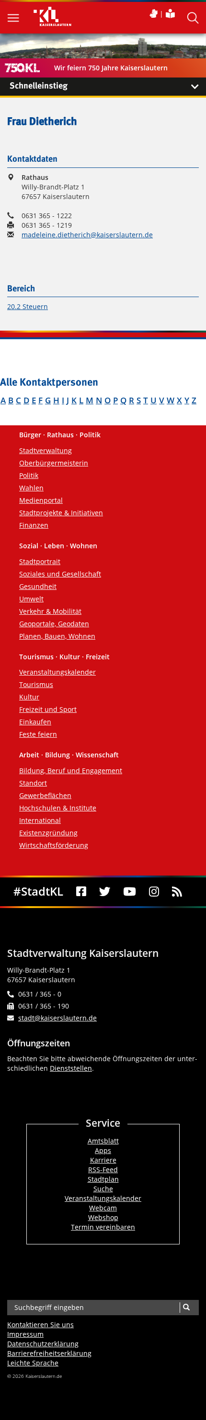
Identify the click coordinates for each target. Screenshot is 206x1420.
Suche (103, 1188)
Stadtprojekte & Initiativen (61, 512)
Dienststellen (71, 1068)
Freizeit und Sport (48, 709)
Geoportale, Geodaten (54, 623)
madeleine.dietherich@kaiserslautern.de (87, 234)
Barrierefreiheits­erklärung (49, 1353)
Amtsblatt (103, 1140)
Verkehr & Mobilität (50, 611)
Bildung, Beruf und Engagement (70, 770)
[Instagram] (154, 891)
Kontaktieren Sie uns (40, 1324)
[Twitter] (104, 891)
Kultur (29, 696)
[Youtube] (130, 891)
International (40, 820)
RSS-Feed (103, 1169)
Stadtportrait (39, 561)
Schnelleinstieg (39, 86)
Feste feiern (38, 734)
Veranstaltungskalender (57, 672)
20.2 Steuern (27, 306)
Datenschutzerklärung (43, 1343)
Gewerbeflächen (45, 795)
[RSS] (176, 891)
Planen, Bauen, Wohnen (57, 636)
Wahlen (31, 487)
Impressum (25, 1334)
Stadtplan (103, 1179)
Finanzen (33, 525)
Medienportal (41, 500)
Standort (33, 783)
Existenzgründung (48, 832)
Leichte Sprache (32, 1362)
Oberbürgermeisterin (53, 462)
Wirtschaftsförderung (53, 845)
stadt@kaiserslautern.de (57, 1017)
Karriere (103, 1160)
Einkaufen (35, 721)
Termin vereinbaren (103, 1226)
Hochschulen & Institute (57, 807)
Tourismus (36, 684)
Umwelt (31, 598)
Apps (103, 1150)
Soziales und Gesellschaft (60, 573)
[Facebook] (81, 891)
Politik (28, 475)
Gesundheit (38, 586)
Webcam (103, 1207)
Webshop (103, 1217)
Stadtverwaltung (45, 450)
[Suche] (186, 1307)
